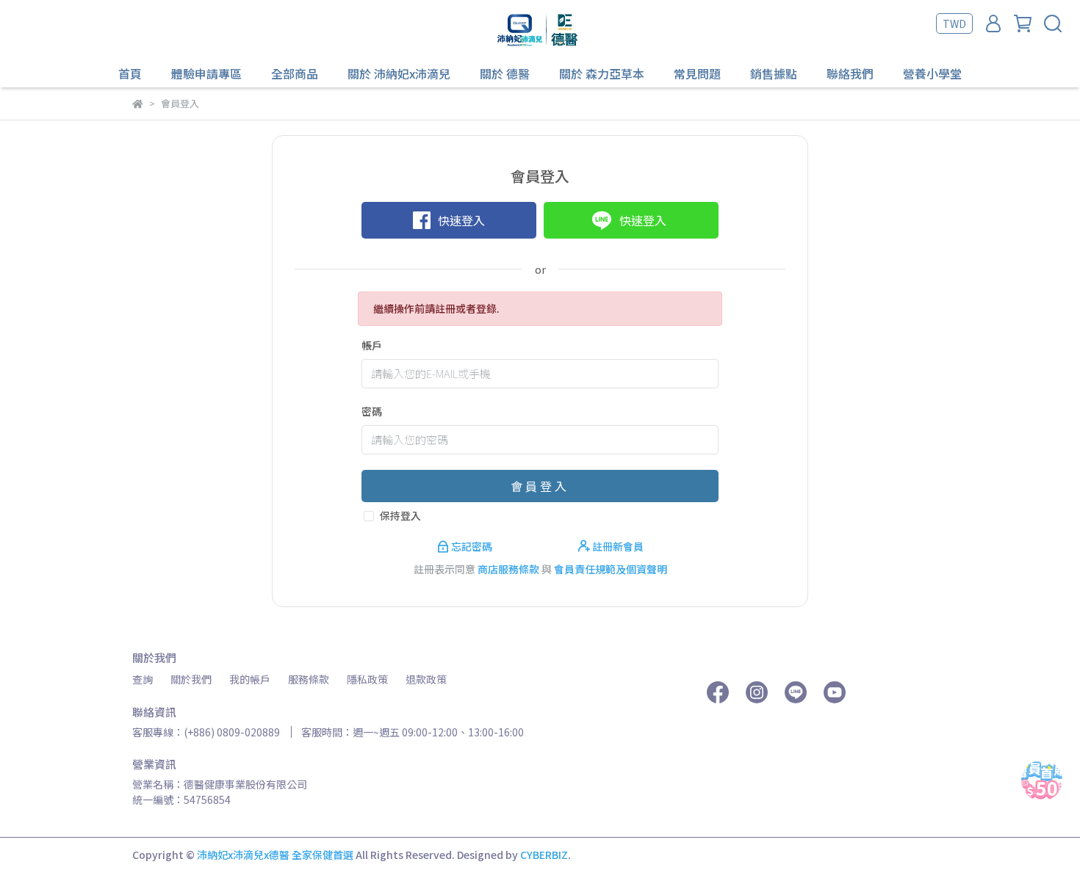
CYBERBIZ (544, 854)
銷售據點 (773, 73)
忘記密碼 (471, 546)
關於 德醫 (505, 73)
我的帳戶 (249, 679)
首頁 (130, 73)
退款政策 (426, 679)
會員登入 (540, 486)
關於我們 (191, 679)
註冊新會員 (617, 546)
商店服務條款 (508, 569)
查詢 (142, 679)
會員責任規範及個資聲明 (610, 569)
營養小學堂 (932, 73)
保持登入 (400, 515)
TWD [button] (954, 23)
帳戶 (371, 345)
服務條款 (308, 679)
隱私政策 (367, 679)
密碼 (371, 411)
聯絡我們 (850, 73)
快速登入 (461, 220)
